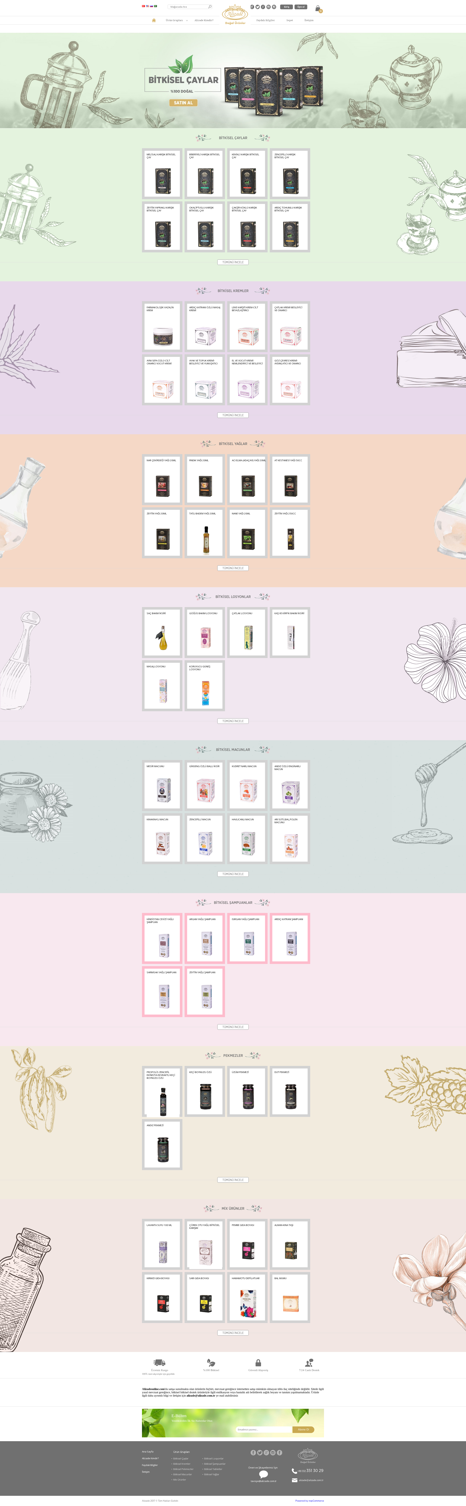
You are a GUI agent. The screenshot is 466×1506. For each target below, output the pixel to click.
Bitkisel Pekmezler (183, 1469)
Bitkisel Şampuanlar (215, 1463)
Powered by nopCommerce (309, 1501)
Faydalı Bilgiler (265, 20)
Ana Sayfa (147, 1451)
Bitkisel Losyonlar (214, 1458)
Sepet (290, 20)
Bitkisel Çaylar (180, 1458)
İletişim (309, 20)
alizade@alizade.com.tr (311, 1480)
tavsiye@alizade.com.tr (264, 1481)
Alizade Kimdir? (204, 20)
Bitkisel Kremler (181, 1463)
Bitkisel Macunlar (182, 1474)
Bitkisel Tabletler (213, 1469)
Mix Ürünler (179, 1479)
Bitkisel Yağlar (211, 1474)
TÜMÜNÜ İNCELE (233, 262)
